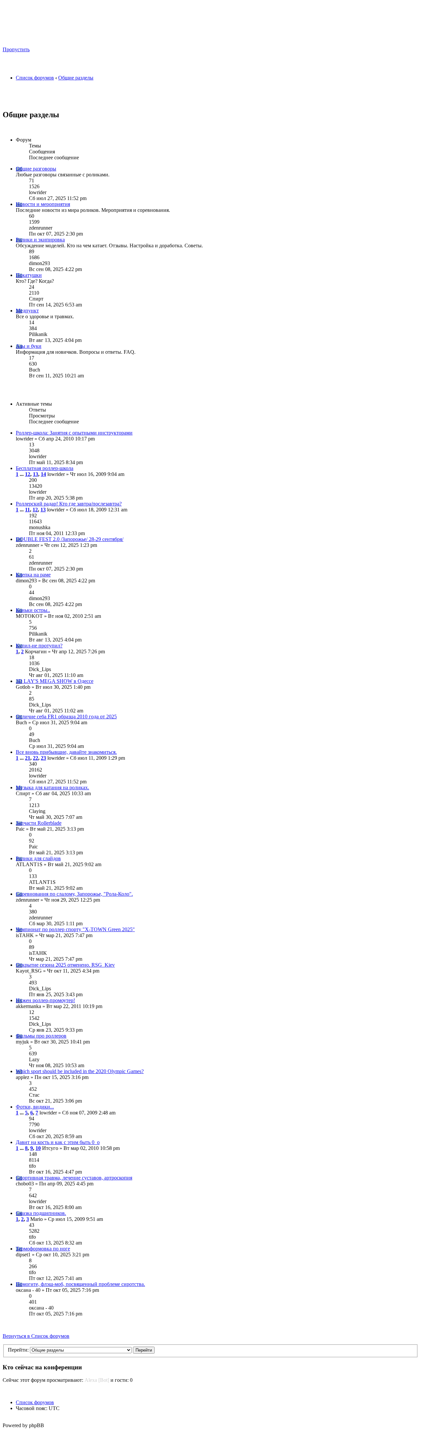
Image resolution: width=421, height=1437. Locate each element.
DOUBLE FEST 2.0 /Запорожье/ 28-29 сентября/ (69, 539)
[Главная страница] (66, 39)
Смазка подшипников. (41, 1213)
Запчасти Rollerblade (39, 823)
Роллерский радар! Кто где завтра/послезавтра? (69, 503)
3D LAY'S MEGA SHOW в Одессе (54, 681)
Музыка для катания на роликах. (52, 787)
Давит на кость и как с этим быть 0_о (58, 1142)
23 (43, 758)
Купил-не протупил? (39, 645)
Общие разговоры (36, 168)
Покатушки (29, 275)
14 (43, 474)
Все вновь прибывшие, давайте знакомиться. (66, 752)
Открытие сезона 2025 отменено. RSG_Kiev (65, 965)
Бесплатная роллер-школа (44, 468)
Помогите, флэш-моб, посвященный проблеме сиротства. (80, 1284)
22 (35, 758)
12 (27, 474)
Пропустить (16, 49)
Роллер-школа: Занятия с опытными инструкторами (74, 433)
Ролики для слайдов (38, 858)
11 (27, 509)
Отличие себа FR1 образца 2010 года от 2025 (66, 716)
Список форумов (35, 77)
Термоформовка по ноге (43, 1248)
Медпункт (27, 310)
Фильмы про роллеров (41, 1036)
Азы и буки (28, 346)
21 (27, 758)
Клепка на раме (33, 574)
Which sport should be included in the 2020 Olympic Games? (80, 1071)
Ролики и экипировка (40, 239)
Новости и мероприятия (43, 204)
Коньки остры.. (33, 610)
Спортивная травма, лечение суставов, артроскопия (74, 1177)
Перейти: (18, 1350)
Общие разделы (75, 77)
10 (38, 1148)
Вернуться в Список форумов (36, 1336)
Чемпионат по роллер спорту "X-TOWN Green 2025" (75, 929)
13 (35, 474)
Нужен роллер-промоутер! (45, 1000)
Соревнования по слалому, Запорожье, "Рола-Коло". (74, 894)
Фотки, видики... (35, 1107)
